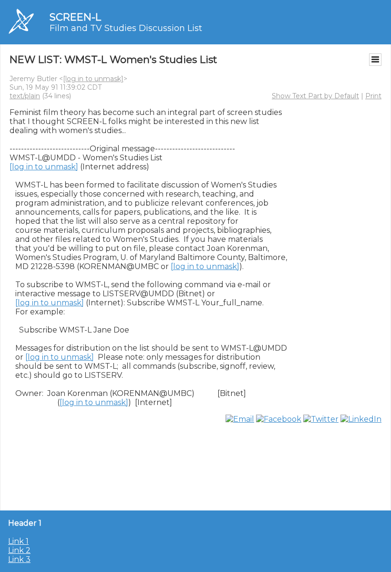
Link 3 (19, 559)
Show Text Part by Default (315, 96)
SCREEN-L (75, 17)
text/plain (25, 96)
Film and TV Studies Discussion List (126, 28)
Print (373, 96)
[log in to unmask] (93, 78)
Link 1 (18, 541)
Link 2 (19, 550)
